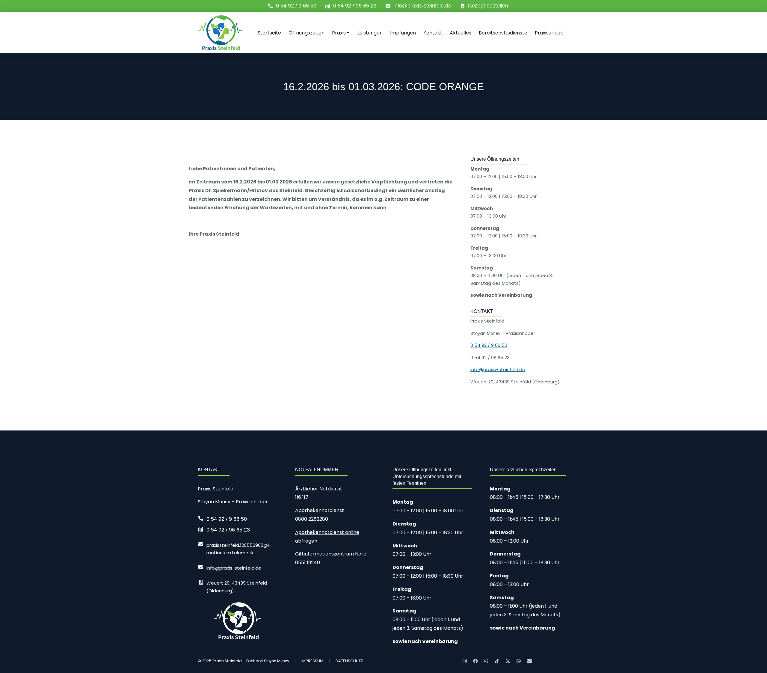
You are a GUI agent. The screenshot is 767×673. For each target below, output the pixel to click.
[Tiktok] (497, 661)
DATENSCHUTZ (349, 661)
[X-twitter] (507, 661)
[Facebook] (475, 661)
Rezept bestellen (488, 6)
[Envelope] (529, 661)
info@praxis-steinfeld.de (422, 6)
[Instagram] (464, 661)
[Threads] (486, 661)
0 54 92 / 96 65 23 (355, 6)
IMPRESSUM (312, 661)
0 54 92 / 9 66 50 (296, 6)
